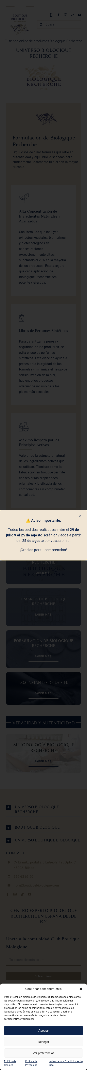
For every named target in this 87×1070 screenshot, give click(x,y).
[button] (81, 989)
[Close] (80, 515)
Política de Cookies (10, 1063)
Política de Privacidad (31, 1063)
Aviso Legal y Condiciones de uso (66, 1063)
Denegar (43, 1041)
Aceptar (43, 1030)
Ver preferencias (43, 1053)
